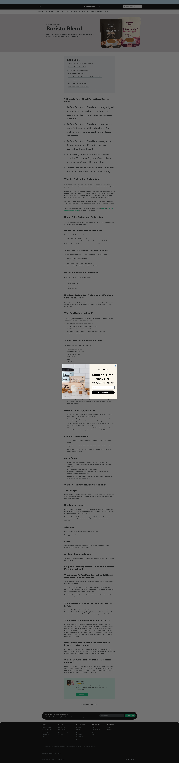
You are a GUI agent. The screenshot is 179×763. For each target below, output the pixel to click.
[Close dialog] (115, 366)
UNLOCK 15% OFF (103, 392)
